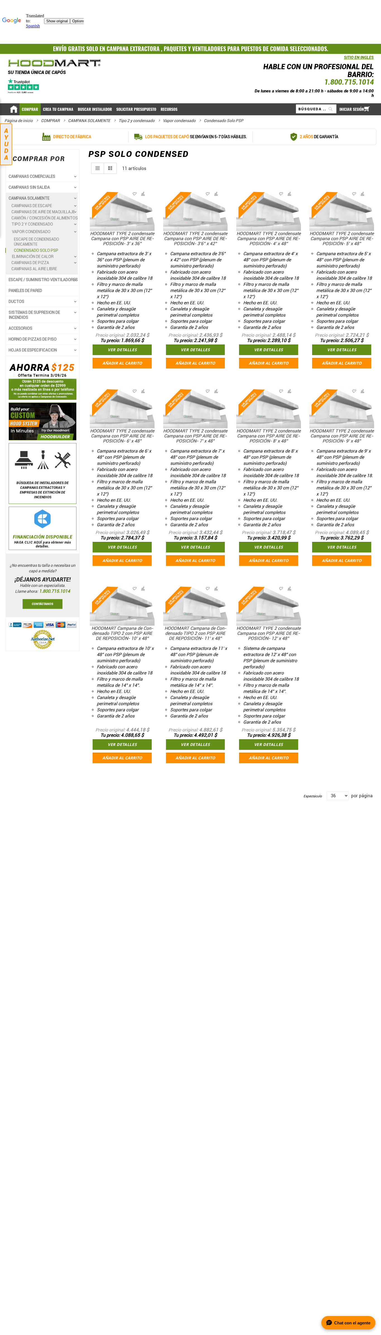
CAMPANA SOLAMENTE (89, 120)
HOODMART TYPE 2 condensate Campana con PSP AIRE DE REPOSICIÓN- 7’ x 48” (195, 436)
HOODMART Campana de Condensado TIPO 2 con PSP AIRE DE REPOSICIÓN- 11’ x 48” (195, 633)
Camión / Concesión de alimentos (44, 218)
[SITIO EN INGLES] (342, 60)
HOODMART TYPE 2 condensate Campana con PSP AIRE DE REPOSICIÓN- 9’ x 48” (342, 436)
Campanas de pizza (30, 262)
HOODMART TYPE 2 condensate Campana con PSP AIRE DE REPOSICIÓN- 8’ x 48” (269, 436)
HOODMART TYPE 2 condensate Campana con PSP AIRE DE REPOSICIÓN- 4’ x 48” (269, 238)
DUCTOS (16, 301)
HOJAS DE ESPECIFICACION (33, 350)
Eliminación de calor (33, 256)
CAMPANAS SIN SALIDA (29, 187)
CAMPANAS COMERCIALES (32, 176)
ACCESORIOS (20, 328)
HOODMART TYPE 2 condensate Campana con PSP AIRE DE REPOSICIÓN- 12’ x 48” (269, 633)
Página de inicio (18, 120)
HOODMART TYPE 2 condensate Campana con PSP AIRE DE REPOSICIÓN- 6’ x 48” (122, 436)
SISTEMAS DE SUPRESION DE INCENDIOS (34, 315)
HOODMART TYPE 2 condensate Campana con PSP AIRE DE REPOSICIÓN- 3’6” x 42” (195, 238)
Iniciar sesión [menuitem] (351, 109)
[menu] (190, 109)
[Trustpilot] (24, 85)
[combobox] (316, 108)
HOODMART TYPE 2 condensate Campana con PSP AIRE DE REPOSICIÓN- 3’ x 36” (122, 238)
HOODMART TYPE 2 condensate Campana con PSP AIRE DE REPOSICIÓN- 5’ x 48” (342, 238)
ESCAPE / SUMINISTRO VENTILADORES (43, 279)
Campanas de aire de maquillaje (43, 212)
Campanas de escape (31, 206)
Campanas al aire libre (34, 269)
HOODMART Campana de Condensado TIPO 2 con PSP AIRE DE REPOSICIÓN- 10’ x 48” (122, 633)
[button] (142, 194)
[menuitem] (30, 109)
